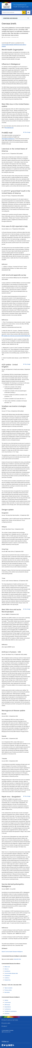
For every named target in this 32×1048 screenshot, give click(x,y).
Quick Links (6, 1023)
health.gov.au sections (10, 1020)
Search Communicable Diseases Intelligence (12, 951)
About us (6, 969)
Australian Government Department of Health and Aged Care (6, 5)
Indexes (6, 1000)
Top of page (27, 132)
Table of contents (8, 988)
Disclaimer (6, 1013)
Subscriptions (7, 1007)
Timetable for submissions (10, 1011)
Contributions (7, 1009)
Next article (7, 992)
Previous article (8, 990)
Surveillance (7, 971)
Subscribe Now (17, 959)
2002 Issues (7, 1004)
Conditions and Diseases (10, 18)
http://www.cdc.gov (9, 127)
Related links (7, 980)
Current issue (7, 1002)
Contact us (6, 977)
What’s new (7, 966)
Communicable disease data (11, 973)
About (5, 1026)
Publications (7, 975)
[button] (26, 1046)
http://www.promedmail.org (8, 138)
